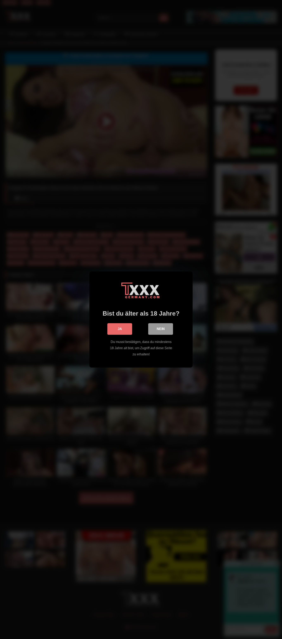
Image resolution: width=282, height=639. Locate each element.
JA (120, 329)
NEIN (161, 329)
